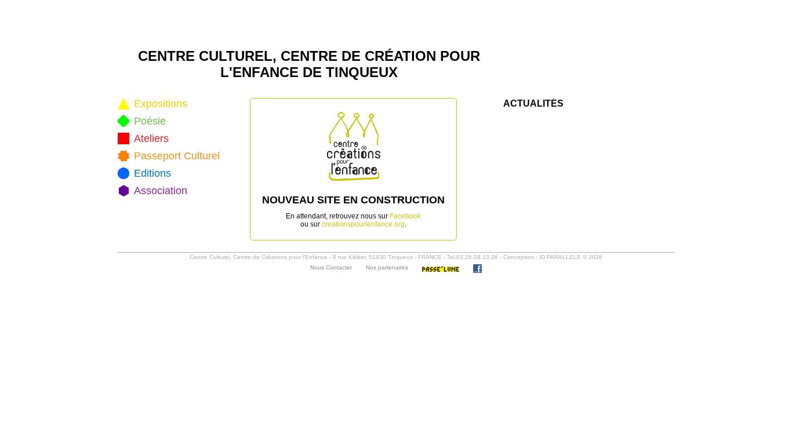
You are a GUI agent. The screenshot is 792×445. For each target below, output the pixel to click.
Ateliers (151, 138)
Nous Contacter (331, 267)
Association (160, 190)
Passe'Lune (440, 268)
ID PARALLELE (560, 257)
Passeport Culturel (177, 156)
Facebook (405, 216)
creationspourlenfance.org (363, 224)
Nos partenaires (387, 267)
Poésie (150, 121)
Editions (152, 173)
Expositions (160, 104)
